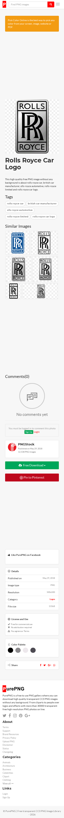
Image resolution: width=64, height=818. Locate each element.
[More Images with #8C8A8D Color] (18, 650)
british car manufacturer (42, 203)
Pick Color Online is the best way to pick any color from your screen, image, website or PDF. (31, 24)
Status (6, 748)
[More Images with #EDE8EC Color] (25, 650)
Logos (52, 599)
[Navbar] (57, 4)
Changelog (8, 752)
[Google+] (49, 665)
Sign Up (28, 432)
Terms (6, 727)
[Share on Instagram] (15, 715)
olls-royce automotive (20, 210)
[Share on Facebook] (10, 715)
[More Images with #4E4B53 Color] (33, 650)
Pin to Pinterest (33, 477)
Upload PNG (9, 741)
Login (37, 431)
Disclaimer (8, 745)
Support (6, 731)
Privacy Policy (9, 738)
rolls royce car (15, 203)
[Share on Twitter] (4, 715)
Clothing (7, 780)
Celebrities (8, 773)
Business (7, 769)
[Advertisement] (32, 67)
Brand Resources (11, 734)
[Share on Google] (27, 715)
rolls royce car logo (44, 216)
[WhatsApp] (54, 665)
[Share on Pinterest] (21, 715)
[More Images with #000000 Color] (10, 650)
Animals (6, 762)
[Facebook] (40, 665)
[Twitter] (45, 665)
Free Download (33, 465)
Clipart (6, 776)
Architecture (9, 766)
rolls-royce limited (17, 216)
